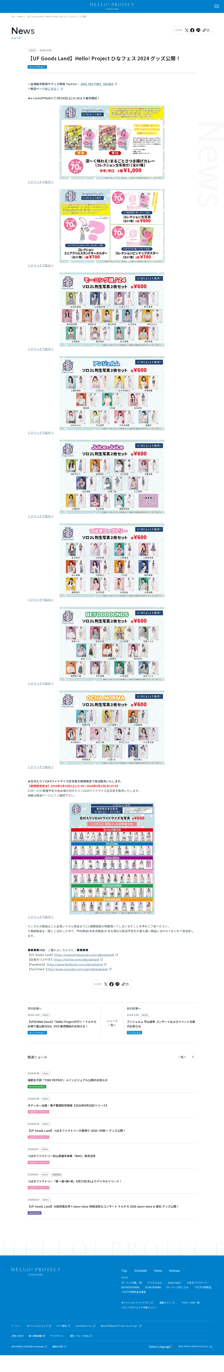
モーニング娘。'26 (131, 1282)
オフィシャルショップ (37, 1325)
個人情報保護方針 (37, 1335)
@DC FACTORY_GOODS (97, 84)
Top (124, 1271)
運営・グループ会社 (79, 1335)
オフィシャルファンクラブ (135, 1302)
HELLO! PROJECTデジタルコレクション (119, 1325)
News (158, 1271)
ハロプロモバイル (83, 1325)
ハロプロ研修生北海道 (133, 1292)
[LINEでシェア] (198, 30)
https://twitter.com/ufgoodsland (76, 959)
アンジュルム (155, 1282)
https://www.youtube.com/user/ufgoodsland (77, 969)
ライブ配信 (61, 1325)
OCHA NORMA (153, 1287)
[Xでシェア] (186, 30)
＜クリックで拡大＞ (41, 182)
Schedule (140, 1271)
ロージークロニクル (178, 1287)
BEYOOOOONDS (130, 1287)
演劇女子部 (57, 1346)
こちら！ (53, 89)
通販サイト (165, 1302)
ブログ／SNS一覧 (190, 1302)
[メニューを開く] (216, 6)
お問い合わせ (17, 1335)
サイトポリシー (57, 1335)
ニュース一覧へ (112, 1023)
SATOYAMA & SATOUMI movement (27, 1346)
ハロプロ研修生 (202, 1287)
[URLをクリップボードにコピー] (206, 30)
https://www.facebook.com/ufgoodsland (75, 964)
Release (174, 1271)
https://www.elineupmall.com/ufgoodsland (84, 955)
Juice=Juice (174, 1282)
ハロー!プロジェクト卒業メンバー (139, 1307)
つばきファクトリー (197, 1282)
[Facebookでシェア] (192, 30)
